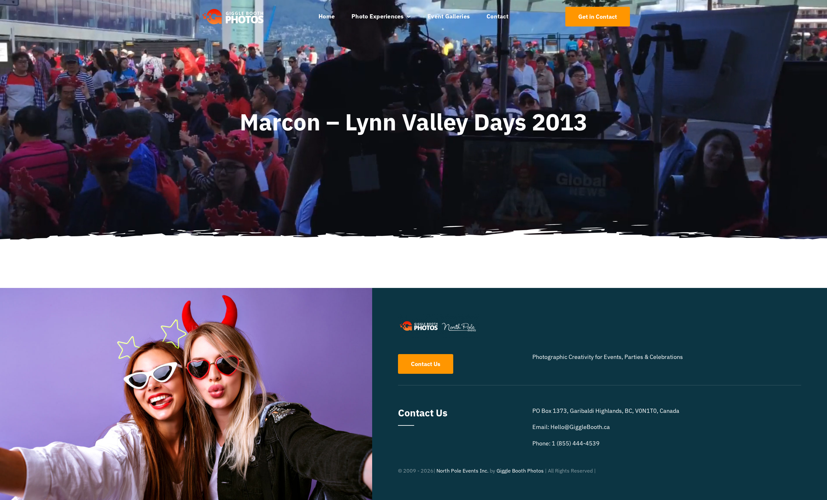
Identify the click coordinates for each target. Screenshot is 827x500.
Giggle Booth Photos (520, 470)
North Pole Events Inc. (462, 470)
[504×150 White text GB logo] (233, 8)
